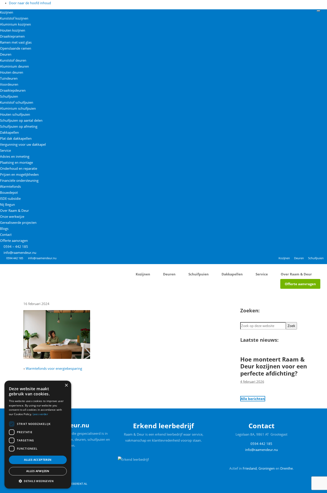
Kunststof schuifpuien (16, 102)
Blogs (4, 228)
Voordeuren (9, 84)
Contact (6, 234)
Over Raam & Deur (14, 210)
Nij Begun (7, 204)
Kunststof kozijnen (14, 18)
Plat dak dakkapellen (16, 138)
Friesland (250, 468)
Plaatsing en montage (16, 162)
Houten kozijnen (12, 30)
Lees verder (40, 414)
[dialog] (37, 435)
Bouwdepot (9, 192)
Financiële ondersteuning (19, 180)
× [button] (66, 385)
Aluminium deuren (14, 66)
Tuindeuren (9, 78)
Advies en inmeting (14, 156)
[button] (38, 481)
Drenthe (286, 468)
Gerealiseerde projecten (18, 222)
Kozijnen (6, 12)
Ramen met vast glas (16, 42)
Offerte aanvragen (14, 240)
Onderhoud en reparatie (18, 168)
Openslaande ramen (15, 48)
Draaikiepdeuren (13, 90)
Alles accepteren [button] (37, 460)
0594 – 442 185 (15, 246)
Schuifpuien (9, 96)
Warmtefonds (10, 186)
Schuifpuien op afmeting (18, 126)
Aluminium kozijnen (15, 24)
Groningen (266, 468)
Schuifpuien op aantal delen (21, 120)
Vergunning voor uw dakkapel (23, 144)
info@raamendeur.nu (20, 252)
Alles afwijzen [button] (37, 471)
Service (5, 150)
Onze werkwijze (12, 216)
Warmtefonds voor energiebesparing (54, 368)
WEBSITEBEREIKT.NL (74, 484)
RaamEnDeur (17, 267)
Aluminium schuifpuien (18, 108)
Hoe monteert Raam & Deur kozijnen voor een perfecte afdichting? (273, 366)
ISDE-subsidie (10, 198)
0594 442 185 (14, 258)
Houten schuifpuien (15, 114)
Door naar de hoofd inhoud (30, 3)
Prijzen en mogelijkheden (19, 174)
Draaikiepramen (12, 36)
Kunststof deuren (13, 60)
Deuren (5, 54)
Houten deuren (11, 72)
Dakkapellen (9, 132)
